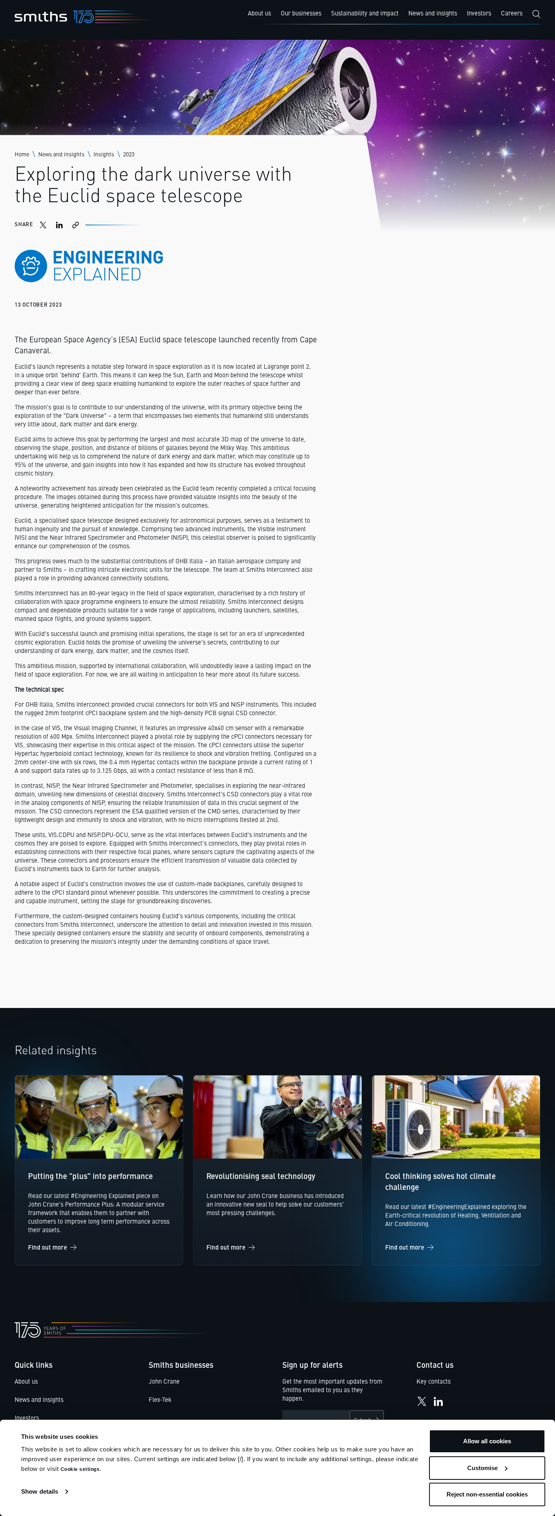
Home (22, 155)
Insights (103, 155)
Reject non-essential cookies (487, 1494)
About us (26, 1382)
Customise (482, 1467)
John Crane (164, 1382)
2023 (128, 155)
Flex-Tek (160, 1400)
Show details (39, 1491)
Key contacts (433, 1382)
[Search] (536, 14)
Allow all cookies (487, 1441)
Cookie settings (80, 1469)
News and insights (61, 155)
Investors (27, 1419)
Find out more (47, 1248)
